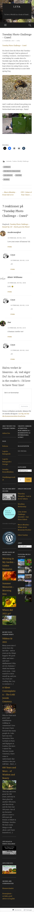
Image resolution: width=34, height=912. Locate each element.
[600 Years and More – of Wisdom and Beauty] (9, 789)
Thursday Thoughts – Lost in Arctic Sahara (24, 496)
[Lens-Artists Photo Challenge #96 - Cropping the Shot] (28, 570)
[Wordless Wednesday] (21, 570)
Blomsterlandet (8, 888)
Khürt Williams (15, 277)
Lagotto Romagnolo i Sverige (6, 461)
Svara (10, 247)
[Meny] (5, 25)
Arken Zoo (6, 433)
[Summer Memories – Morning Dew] (9, 606)
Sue (9, 322)
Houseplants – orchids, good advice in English (8, 896)
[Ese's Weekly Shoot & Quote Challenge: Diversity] (28, 576)
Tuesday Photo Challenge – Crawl (14, 45)
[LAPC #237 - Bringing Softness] (21, 591)
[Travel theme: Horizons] (28, 583)
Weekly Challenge (23, 161)
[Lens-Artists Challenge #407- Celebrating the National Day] (21, 578)
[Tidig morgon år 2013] (28, 599)
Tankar (14, 161)
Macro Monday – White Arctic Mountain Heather (24, 527)
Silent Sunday (23, 535)
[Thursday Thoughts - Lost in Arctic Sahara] (21, 562)
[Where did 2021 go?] (9, 624)
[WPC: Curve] (28, 591)
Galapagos (8, 175)
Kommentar (24, 406)
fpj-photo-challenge (12, 171)
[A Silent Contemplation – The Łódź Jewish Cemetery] (9, 713)
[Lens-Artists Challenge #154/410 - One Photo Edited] (28, 562)
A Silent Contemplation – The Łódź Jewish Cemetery (8, 694)
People (6, 179)
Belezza (5, 446)
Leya (17, 6)
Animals (9, 161)
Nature (18, 175)
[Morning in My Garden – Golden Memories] (9, 580)
